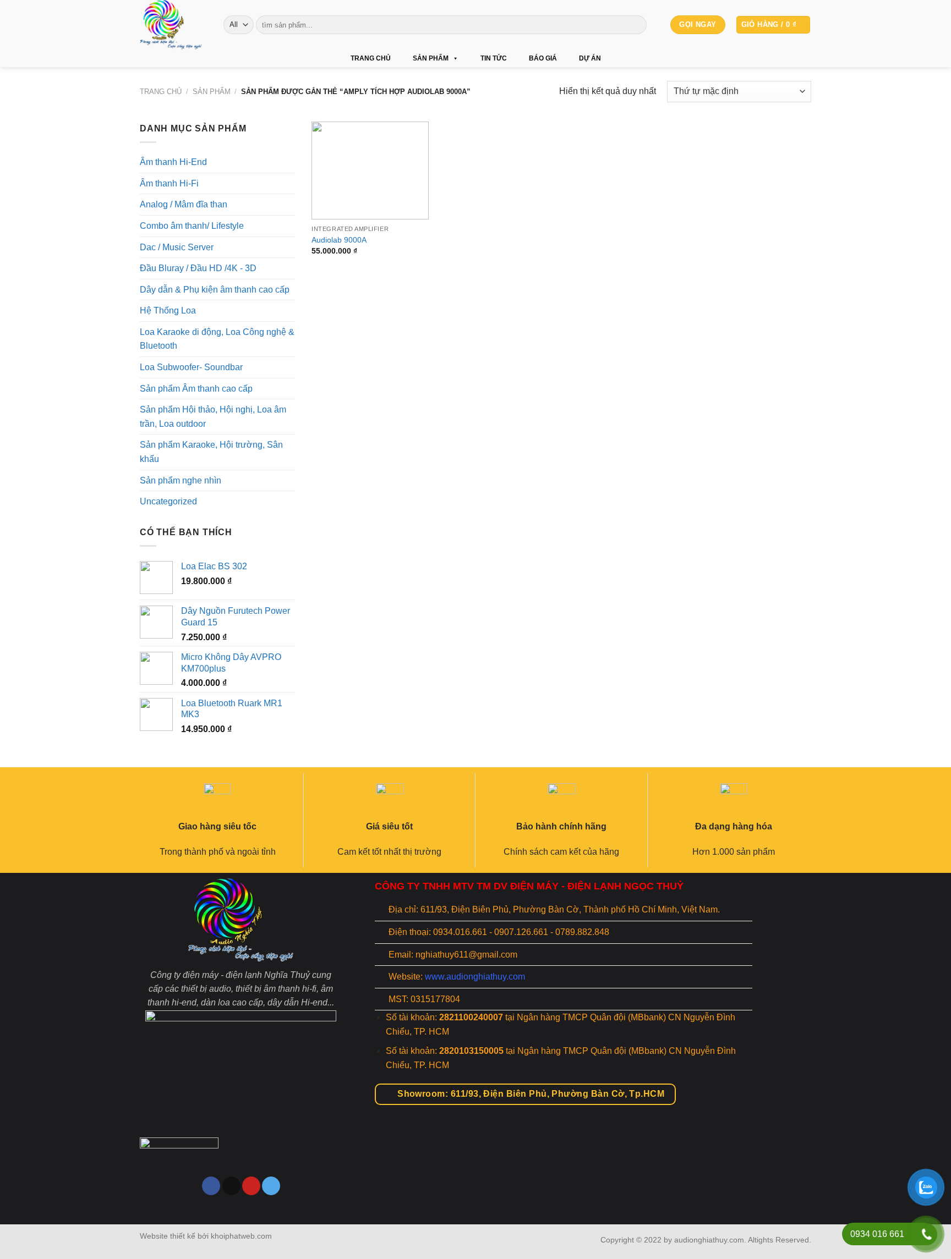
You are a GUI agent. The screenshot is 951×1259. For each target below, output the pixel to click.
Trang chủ (371, 58)
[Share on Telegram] (271, 1185)
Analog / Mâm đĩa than (183, 204)
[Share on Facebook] (211, 1185)
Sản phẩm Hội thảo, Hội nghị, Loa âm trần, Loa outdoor (213, 416)
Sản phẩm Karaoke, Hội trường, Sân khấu (211, 452)
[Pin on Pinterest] (251, 1185)
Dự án (590, 58)
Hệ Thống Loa (168, 310)
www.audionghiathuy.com (475, 976)
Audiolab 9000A (339, 239)
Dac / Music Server (177, 246)
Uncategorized (168, 501)
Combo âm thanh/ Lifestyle (192, 225)
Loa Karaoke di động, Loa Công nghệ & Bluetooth (217, 339)
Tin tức (493, 58)
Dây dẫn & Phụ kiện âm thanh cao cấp (214, 289)
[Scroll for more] (475, 1199)
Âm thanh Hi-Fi (169, 183)
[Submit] (636, 24)
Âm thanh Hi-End (173, 162)
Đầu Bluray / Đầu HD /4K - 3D (198, 268)
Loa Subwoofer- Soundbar (191, 367)
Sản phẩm (431, 58)
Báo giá (543, 58)
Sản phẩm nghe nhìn (180, 480)
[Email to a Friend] (231, 1185)
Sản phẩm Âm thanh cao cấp (196, 388)
